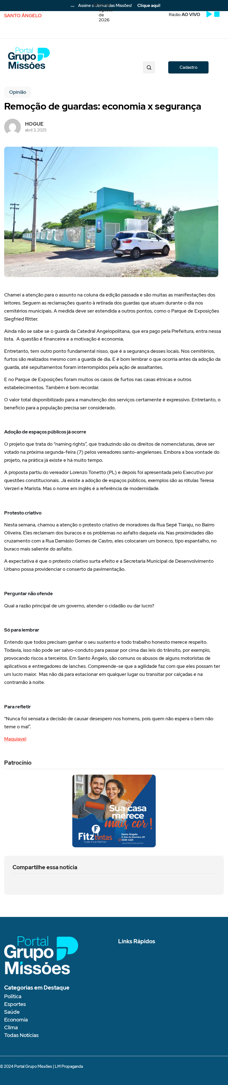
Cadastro (188, 67)
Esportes (15, 1004)
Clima (11, 1027)
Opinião (17, 92)
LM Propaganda (69, 1066)
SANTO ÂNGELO (23, 15)
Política (12, 996)
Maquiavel (15, 739)
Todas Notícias (21, 1035)
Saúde (12, 1011)
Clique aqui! (148, 5)
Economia (16, 1019)
